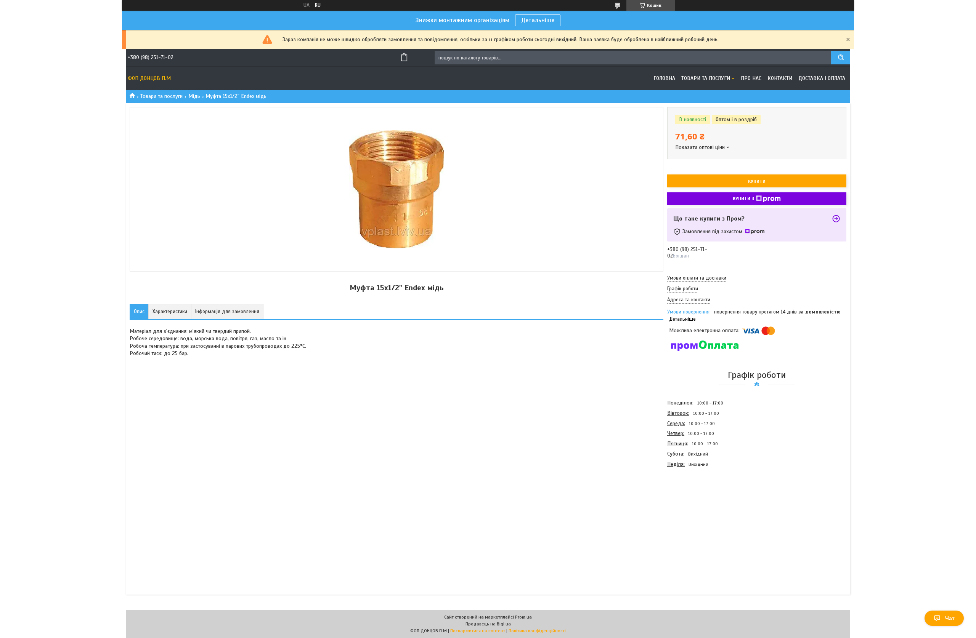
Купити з (743, 198)
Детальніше (537, 20)
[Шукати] (840, 57)
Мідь (194, 96)
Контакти (779, 78)
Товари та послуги (705, 78)
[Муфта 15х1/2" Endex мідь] (694, 510)
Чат (950, 618)
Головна (664, 78)
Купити (757, 181)
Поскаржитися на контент (477, 630)
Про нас (751, 78)
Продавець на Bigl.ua (488, 624)
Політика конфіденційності (537, 630)
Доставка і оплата (821, 78)
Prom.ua (523, 617)
